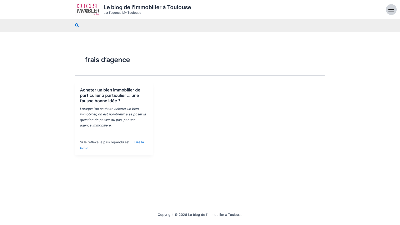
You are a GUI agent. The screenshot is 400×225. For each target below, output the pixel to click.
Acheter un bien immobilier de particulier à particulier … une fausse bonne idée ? (110, 95)
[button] (77, 25)
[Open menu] (391, 9)
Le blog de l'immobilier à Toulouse (147, 7)
